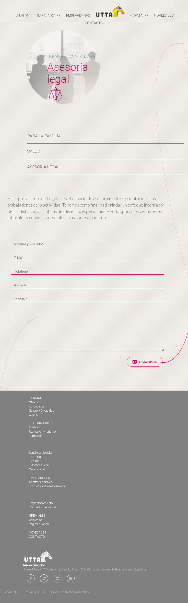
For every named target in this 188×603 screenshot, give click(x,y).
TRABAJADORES (40, 423)
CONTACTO (94, 23)
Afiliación (35, 427)
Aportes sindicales (40, 482)
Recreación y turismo (42, 431)
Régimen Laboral (39, 524)
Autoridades (36, 406)
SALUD (33, 151)
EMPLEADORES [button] (78, 16)
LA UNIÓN (35, 398)
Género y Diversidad (41, 410)
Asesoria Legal (40, 465)
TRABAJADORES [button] (48, 16)
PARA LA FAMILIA (44, 135)
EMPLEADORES (39, 478)
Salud (35, 461)
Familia (36, 457)
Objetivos (35, 402)
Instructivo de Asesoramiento (47, 486)
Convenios (35, 520)
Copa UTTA (36, 415)
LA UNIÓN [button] (21, 16)
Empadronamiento (41, 503)
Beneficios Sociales (41, 452)
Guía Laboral (37, 469)
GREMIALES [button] (139, 16)
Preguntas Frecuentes (42, 507)
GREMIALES (37, 515)
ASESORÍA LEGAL (43, 166)
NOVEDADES (164, 15)
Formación (36, 436)
